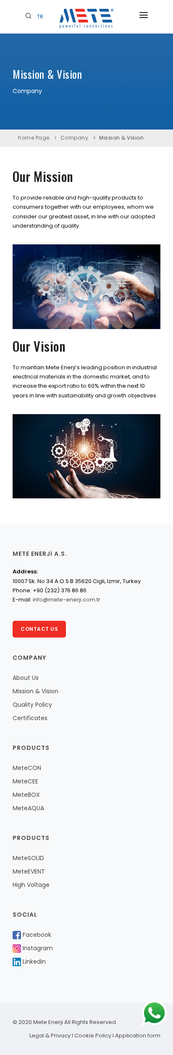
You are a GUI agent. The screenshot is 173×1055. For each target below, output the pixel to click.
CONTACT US (39, 628)
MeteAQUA (28, 808)
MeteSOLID (28, 858)
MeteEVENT (29, 871)
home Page (34, 137)
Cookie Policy (92, 1035)
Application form (137, 1035)
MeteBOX (26, 795)
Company (74, 137)
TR (40, 17)
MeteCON (27, 768)
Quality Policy (32, 704)
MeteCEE (25, 781)
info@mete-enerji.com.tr (66, 600)
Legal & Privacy (50, 1035)
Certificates (30, 718)
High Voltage (31, 885)
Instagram (37, 948)
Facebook (36, 935)
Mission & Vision (121, 137)
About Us (26, 678)
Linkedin (33, 961)
